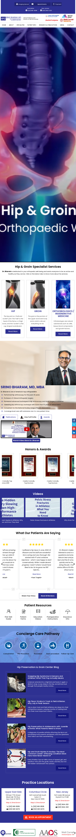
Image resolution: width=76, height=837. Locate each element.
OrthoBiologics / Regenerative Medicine (63, 314)
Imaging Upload (23, 4)
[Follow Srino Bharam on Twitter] (74, 424)
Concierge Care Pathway (38, 633)
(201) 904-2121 (47, 10)
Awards (47, 417)
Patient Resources (38, 605)
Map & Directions (12, 802)
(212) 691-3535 (32, 10)
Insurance (67, 618)
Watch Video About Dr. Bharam (26, 440)
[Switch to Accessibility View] (2, 832)
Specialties (20, 25)
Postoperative (53, 618)
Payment (58, 4)
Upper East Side (13, 791)
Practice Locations (38, 782)
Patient (23, 618)
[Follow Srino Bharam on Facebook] (74, 420)
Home (4, 25)
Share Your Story (28, 596)
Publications (11, 417)
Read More (13, 331)
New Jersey (62, 791)
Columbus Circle (38, 791)
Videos (38, 494)
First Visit (8, 618)
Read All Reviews (47, 596)
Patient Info (31, 25)
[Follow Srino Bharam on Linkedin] (74, 432)
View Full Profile (30, 417)
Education (38, 618)
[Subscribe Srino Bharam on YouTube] (74, 428)
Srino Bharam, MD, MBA (22, 387)
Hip (13, 311)
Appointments (42, 4)
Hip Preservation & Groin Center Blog (38, 667)
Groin (38, 311)
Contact (70, 25)
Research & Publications (48, 25)
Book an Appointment (40, 817)
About (11, 25)
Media (62, 25)
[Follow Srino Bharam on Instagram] (74, 436)
